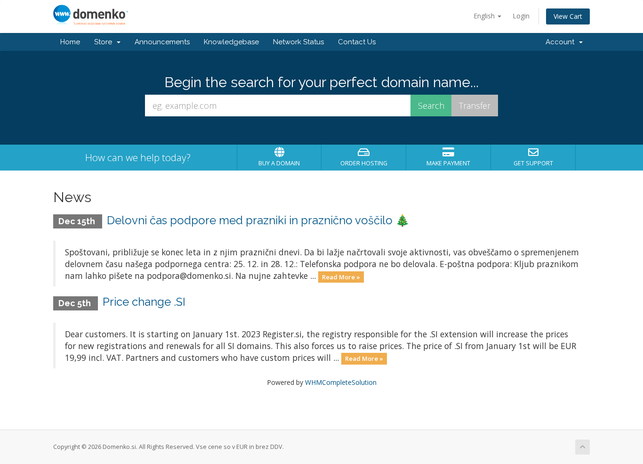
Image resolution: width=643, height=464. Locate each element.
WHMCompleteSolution (341, 382)
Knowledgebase (231, 42)
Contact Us (357, 42)
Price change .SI (144, 302)
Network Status (298, 42)
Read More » (341, 276)
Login (521, 15)
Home (70, 42)
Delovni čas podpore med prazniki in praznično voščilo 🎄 (258, 220)
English (485, 15)
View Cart (568, 16)
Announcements (162, 42)
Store (105, 42)
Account (562, 42)
